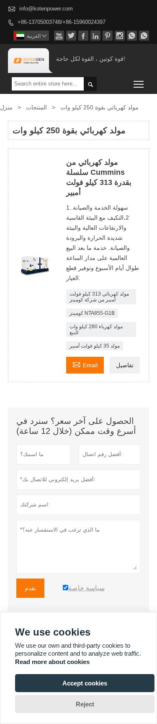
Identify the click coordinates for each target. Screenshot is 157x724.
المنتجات (36, 107)
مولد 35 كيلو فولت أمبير (94, 346)
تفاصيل (125, 365)
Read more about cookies (52, 661)
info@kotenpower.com (46, 8)
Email (85, 364)
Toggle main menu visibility (139, 84)
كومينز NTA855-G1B (92, 313)
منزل (6, 107)
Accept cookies (84, 683)
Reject (85, 704)
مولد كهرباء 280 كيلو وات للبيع (96, 329)
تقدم (30, 588)
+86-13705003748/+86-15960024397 (62, 22)
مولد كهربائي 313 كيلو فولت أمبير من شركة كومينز (99, 297)
